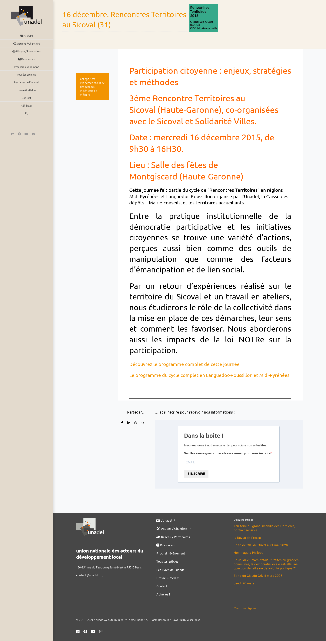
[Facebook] (122, 422)
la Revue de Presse (247, 538)
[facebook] (85, 631)
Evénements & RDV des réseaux (92, 85)
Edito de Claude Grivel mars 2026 (258, 576)
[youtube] (93, 631)
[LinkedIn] (128, 422)
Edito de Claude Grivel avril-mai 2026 (261, 545)
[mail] (101, 631)
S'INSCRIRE (196, 473)
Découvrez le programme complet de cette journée (184, 364)
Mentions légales (245, 608)
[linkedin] (78, 631)
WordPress (193, 620)
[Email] (142, 422)
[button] (26, 113)
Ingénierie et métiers (88, 93)
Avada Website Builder (109, 620)
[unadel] (90, 519)
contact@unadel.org (90, 575)
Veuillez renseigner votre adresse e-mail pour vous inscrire (227, 453)
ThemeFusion (135, 620)
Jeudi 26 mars (244, 583)
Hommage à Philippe (248, 552)
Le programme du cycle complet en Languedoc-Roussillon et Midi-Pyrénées (209, 375)
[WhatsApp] (135, 422)
